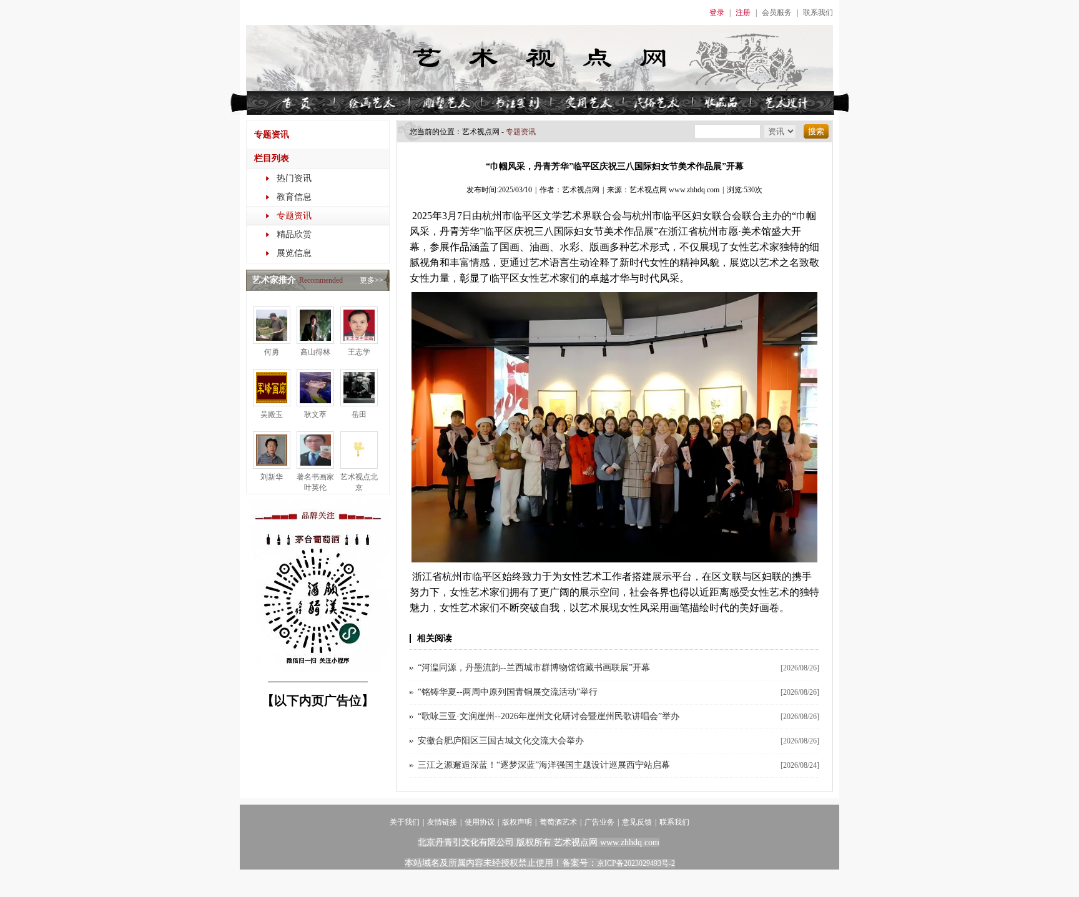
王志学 (359, 352)
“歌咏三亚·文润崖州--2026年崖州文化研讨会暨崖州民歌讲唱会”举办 (548, 716)
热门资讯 (294, 178)
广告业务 (599, 822)
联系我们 (818, 12)
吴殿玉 (271, 414)
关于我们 (405, 822)
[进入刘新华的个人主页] (271, 466)
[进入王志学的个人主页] (359, 341)
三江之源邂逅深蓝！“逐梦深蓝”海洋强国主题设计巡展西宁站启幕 (544, 765)
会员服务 (777, 12)
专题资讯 (294, 215)
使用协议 (480, 822)
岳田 (359, 414)
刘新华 (271, 477)
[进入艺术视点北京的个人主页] (359, 466)
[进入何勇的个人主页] (271, 341)
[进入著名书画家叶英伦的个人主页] (315, 466)
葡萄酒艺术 (558, 822)
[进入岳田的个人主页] (359, 403)
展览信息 (294, 253)
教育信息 (294, 197)
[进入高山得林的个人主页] (315, 341)
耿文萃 (315, 414)
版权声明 (517, 822)
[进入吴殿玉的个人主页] (271, 403)
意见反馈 (637, 822)
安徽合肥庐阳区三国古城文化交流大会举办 (501, 740)
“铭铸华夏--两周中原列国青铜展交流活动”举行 (508, 692)
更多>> (371, 280)
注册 (743, 12)
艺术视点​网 (481, 131)
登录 (716, 12)
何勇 (271, 352)
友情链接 (442, 822)
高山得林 (315, 352)
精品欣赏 (294, 234)
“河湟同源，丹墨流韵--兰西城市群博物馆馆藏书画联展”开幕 (534, 667)
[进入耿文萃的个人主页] (315, 403)
